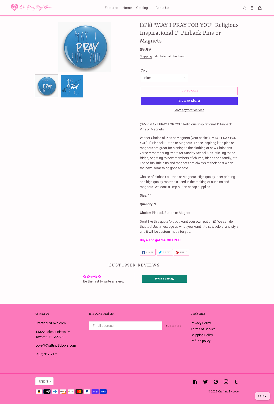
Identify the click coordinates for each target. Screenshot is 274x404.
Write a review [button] (164, 279)
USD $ (43, 381)
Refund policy (201, 341)
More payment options (189, 110)
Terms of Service (203, 329)
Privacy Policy (201, 323)
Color (145, 70)
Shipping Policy (202, 335)
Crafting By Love (228, 391)
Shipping (146, 56)
